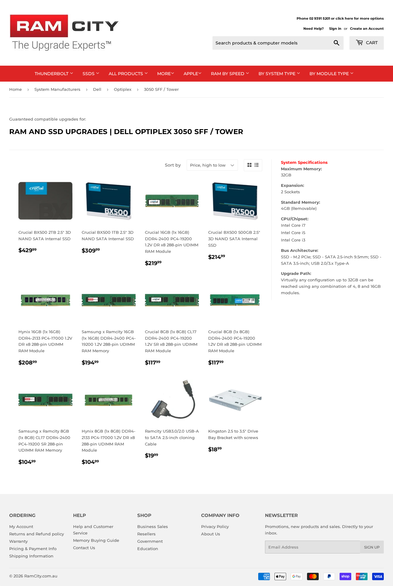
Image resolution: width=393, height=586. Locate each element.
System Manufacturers (57, 89)
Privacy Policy (215, 526)
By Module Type (329, 73)
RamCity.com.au (40, 575)
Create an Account (367, 28)
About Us (210, 533)
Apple (191, 73)
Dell (97, 89)
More (164, 73)
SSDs (89, 73)
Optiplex (122, 89)
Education (147, 548)
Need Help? (313, 28)
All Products (126, 73)
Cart (371, 42)
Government (150, 541)
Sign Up (372, 547)
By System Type (278, 73)
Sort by (173, 165)
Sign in (335, 28)
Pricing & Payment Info (32, 548)
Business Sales (152, 526)
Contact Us (84, 547)
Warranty (18, 541)
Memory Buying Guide (96, 540)
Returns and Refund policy (36, 533)
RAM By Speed (228, 73)
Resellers (146, 533)
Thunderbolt (52, 73)
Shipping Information (31, 555)
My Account (21, 526)
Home (15, 89)
